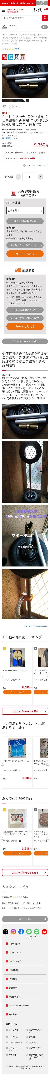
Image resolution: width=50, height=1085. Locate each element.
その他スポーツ (36, 35)
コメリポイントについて (37, 165)
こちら (16, 293)
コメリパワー (35, 1048)
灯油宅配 (33, 1042)
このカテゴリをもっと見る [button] (25, 711)
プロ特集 (13, 1055)
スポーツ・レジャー (18, 35)
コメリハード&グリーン (15, 1049)
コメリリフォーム (36, 1031)
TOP (4, 35)
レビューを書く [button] (25, 919)
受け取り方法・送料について (25, 245)
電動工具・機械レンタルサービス (36, 1057)
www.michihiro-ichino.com (15, 10)
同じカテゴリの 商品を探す (36, 626)
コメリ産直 (13, 1030)
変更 (44, 27)
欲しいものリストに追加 (25, 341)
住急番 (32, 1037)
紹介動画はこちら (10, 138)
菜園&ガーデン (15, 1042)
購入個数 (9, 177)
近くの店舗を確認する (25, 221)
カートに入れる (25, 254)
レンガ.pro (13, 1037)
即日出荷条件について (25, 310)
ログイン (27, 908)
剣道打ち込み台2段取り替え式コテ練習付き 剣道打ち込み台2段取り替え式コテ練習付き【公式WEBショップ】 (24, 40)
